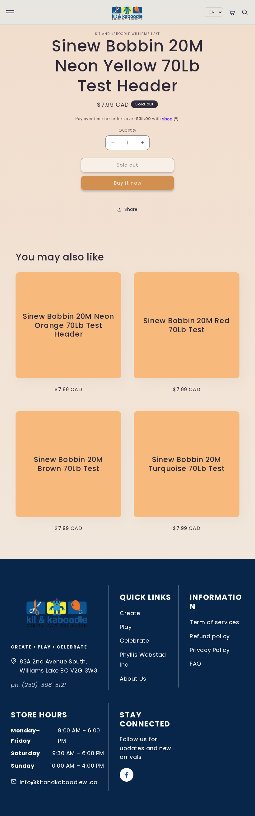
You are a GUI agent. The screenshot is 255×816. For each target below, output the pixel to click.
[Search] (245, 12)
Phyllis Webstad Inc (143, 659)
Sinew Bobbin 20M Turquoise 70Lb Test (187, 464)
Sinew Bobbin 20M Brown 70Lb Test (68, 464)
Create (130, 613)
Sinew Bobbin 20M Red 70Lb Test (186, 325)
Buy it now (127, 183)
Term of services (214, 622)
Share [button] (131, 209)
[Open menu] (10, 12)
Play (126, 627)
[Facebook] (126, 775)
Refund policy (210, 636)
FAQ (195, 664)
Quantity (127, 130)
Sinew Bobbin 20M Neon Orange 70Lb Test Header (68, 325)
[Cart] (231, 12)
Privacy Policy (210, 650)
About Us (133, 678)
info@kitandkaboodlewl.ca (58, 782)
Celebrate (134, 640)
